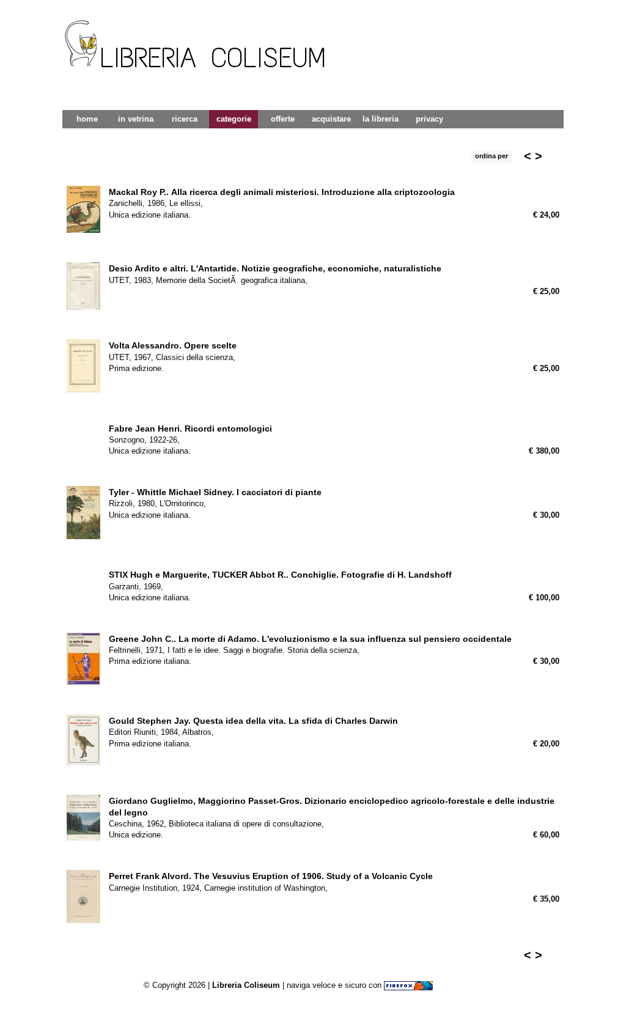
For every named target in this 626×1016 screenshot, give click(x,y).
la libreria (381, 118)
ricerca (184, 118)
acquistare (331, 118)
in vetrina (135, 118)
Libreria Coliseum (246, 985)
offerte (283, 118)
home (87, 118)
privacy (429, 118)
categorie (233, 118)
